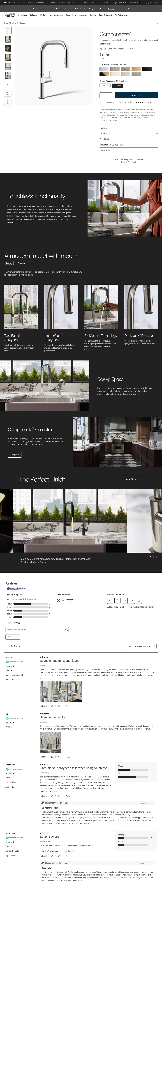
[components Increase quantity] (110, 95)
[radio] (104, 69)
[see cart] (156, 3)
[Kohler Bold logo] (10, 15)
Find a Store (122, 2)
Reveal (31, 2)
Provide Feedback (128, 162)
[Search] (157, 15)
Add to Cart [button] (136, 95)
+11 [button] (8, 84)
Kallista (61, 2)
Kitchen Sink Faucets (18, 23)
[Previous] (16, 519)
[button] (8, 30)
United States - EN (135, 2)
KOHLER (7, 2)
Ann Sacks (50, 2)
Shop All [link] (14, 454)
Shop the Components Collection (118, 48)
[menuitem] (23, 15)
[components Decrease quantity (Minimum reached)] (102, 95)
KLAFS (79, 2)
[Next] (145, 519)
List (108, 58)
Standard (105, 85)
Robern (71, 2)
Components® (33, 23)
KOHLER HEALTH (19, 2)
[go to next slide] (128, 9)
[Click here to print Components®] (152, 23)
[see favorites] (151, 3)
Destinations (109, 2)
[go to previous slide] (33, 9)
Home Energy (96, 2)
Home (6, 23)
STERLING (40, 2)
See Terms (101, 9)
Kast (86, 2)
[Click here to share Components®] (157, 23)
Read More (113, 120)
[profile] (147, 3)
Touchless (117, 85)
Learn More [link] (130, 479)
